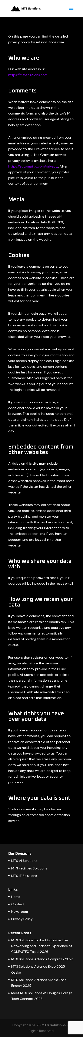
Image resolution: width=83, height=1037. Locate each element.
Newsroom (19, 911)
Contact (17, 904)
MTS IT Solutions (24, 875)
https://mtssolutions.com (27, 75)
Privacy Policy (22, 919)
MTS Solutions (54, 1025)
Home (15, 896)
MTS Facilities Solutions (29, 868)
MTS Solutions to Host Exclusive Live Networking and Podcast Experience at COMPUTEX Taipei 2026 (41, 946)
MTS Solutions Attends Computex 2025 (42, 959)
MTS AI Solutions (24, 860)
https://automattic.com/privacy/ (33, 166)
